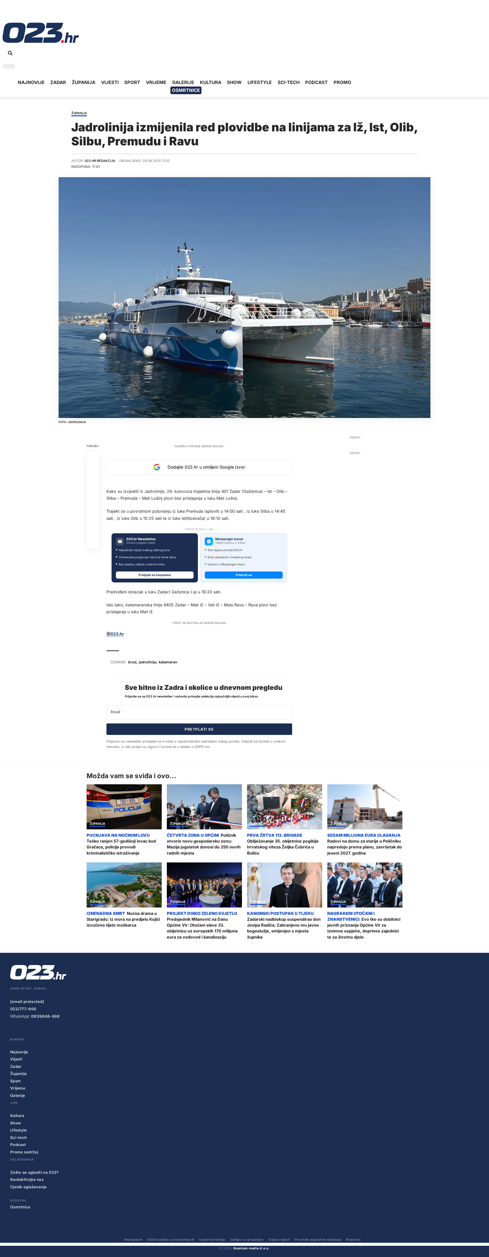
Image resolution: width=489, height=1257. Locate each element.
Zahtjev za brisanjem (247, 1239)
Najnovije (19, 1052)
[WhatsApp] (45, 13)
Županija (79, 113)
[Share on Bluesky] (93, 530)
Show (15, 1123)
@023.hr (115, 633)
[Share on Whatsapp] (93, 482)
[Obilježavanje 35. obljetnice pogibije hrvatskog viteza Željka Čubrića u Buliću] (284, 806)
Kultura (17, 1115)
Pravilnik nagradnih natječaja (318, 1239)
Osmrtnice (20, 1207)
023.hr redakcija (100, 161)
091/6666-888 (45, 1016)
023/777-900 (23, 1009)
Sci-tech (18, 1137)
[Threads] (53, 13)
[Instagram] (21, 13)
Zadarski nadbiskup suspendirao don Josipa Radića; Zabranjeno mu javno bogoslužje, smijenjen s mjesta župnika (284, 928)
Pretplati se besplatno (155, 575)
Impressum (133, 1239)
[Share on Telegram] (93, 506)
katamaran (168, 662)
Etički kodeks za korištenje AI (170, 1239)
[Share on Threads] (93, 518)
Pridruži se (244, 575)
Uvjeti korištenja (212, 1239)
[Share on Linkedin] (93, 494)
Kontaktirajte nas (27, 1179)
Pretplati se (199, 729)
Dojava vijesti (279, 1239)
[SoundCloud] (37, 13)
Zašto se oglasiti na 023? (34, 1172)
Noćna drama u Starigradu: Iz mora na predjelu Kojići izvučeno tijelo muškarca (123, 919)
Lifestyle (18, 1130)
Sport (15, 1081)
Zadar (16, 1066)
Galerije (17, 1095)
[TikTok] (29, 13)
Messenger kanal (229, 539)
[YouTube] (14, 13)
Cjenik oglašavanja (28, 1186)
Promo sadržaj (24, 1152)
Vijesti (16, 1059)
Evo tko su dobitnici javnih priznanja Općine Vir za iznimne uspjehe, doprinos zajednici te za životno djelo (363, 928)
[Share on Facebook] (93, 457)
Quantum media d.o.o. (251, 1248)
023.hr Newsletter (141, 539)
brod (132, 662)
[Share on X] (93, 469)
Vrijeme (17, 1088)
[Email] (93, 543)
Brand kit (353, 1239)
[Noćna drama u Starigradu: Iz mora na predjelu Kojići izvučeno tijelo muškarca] (124, 884)
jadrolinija (147, 662)
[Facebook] (6, 13)
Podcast (18, 1144)
